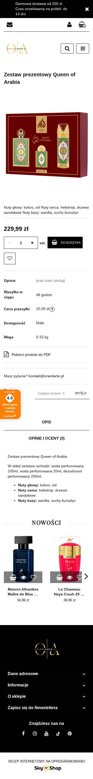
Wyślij (80, 393)
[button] (82, 25)
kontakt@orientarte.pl (46, 376)
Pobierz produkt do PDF (31, 354)
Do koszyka (71, 242)
